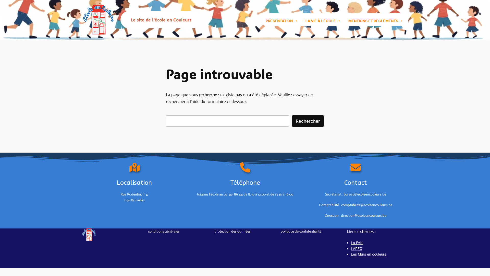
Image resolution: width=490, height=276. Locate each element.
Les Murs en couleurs (368, 254)
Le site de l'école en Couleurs (161, 19)
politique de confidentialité (301, 231)
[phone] (245, 167)
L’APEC (356, 248)
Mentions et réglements (373, 21)
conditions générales (164, 231)
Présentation (279, 21)
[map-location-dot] (134, 167)
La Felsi (357, 242)
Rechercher (308, 121)
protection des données (232, 231)
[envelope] (355, 167)
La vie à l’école (320, 21)
